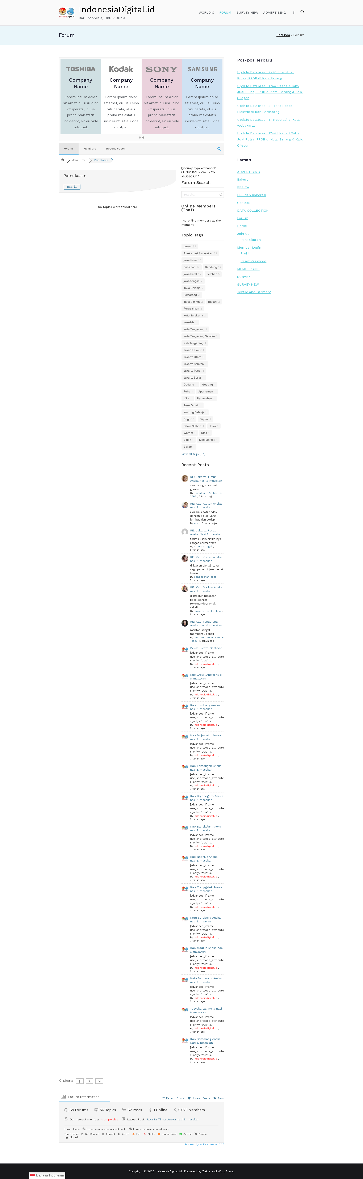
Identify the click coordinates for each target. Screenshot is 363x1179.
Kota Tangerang (194, 329)
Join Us (243, 234)
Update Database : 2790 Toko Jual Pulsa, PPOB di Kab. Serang (265, 75)
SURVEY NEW (247, 12)
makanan (189, 267)
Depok (204, 419)
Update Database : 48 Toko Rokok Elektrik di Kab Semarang (264, 109)
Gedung (207, 384)
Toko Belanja (192, 288)
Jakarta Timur (192, 350)
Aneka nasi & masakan (198, 253)
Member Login (249, 247)
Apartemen (205, 391)
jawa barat (190, 274)
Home (242, 226)
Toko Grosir (191, 405)
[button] (140, 137)
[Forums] (63, 160)
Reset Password (253, 261)
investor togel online (207, 611)
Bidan (187, 439)
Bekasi (212, 301)
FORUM (225, 12)
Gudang (189, 384)
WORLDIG (206, 12)
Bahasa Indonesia (49, 1175)
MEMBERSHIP (248, 269)
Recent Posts (115, 148)
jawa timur (190, 260)
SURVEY (243, 277)
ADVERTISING (274, 12)
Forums (69, 148)
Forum (242, 218)
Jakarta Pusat (192, 370)
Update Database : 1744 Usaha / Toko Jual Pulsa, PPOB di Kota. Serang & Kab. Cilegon (270, 92)
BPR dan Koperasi (251, 195)
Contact (243, 203)
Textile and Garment (254, 292)
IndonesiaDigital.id (117, 9)
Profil (245, 253)
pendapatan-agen (205, 576)
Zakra (206, 1171)
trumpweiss (109, 1119)
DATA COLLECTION (253, 210)
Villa (186, 398)
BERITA (243, 187)
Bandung (211, 267)
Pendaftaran (251, 240)
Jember (212, 274)
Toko (212, 426)
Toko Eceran (192, 301)
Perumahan (204, 398)
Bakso (188, 446)
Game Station (192, 426)
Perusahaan (191, 308)
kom (196, 523)
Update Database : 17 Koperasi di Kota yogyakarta (268, 123)
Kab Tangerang (194, 343)
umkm (188, 246)
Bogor (188, 419)
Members (90, 148)
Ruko (187, 391)
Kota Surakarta (193, 315)
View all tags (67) (193, 454)
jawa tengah (192, 281)
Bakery (242, 179)
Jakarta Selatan (194, 364)
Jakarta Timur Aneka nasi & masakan (172, 1119)
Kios (204, 432)
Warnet (188, 432)
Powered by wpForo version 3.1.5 (204, 1144)
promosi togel (203, 546)
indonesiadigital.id (205, 664)
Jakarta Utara (192, 357)
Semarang (190, 294)
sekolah (189, 322)
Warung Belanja (194, 412)
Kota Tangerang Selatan (199, 336)
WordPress (225, 1171)
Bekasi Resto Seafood (206, 648)
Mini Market (207, 439)
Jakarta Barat (192, 377)
